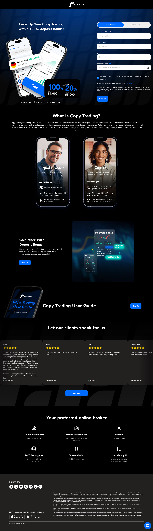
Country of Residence (106, 32)
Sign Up (102, 99)
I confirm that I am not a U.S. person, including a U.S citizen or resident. (125, 77)
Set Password (102, 63)
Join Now (76, 393)
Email (99, 53)
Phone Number (137, 25)
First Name (101, 42)
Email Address (110, 25)
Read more (128, 83)
